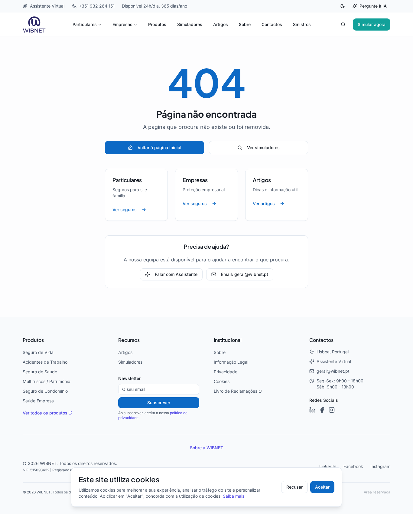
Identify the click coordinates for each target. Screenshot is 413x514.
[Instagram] (332, 410)
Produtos (157, 24)
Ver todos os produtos (45, 413)
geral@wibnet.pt (333, 371)
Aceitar (322, 487)
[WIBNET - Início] (34, 24)
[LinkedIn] (312, 410)
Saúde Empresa (38, 400)
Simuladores (189, 24)
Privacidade (225, 371)
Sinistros (302, 24)
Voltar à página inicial (159, 147)
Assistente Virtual (334, 361)
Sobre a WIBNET (206, 447)
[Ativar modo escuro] (342, 6)
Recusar (294, 487)
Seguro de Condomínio (45, 391)
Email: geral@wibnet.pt (244, 274)
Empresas (122, 24)
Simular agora (371, 24)
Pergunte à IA (373, 6)
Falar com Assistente (176, 274)
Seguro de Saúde (40, 371)
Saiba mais (233, 496)
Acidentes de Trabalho (45, 362)
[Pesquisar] (343, 24)
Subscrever (158, 402)
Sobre (245, 24)
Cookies (221, 381)
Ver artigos (264, 203)
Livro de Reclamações (235, 391)
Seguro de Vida (38, 352)
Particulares (85, 24)
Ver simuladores (263, 147)
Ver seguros (124, 209)
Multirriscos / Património (46, 381)
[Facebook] (322, 410)
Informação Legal (231, 362)
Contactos (272, 24)
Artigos (220, 24)
